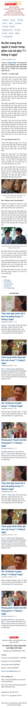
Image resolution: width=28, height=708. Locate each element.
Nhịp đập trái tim (7, 30)
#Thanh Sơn (7, 286)
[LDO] (14, 304)
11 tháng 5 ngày (11, 62)
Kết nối (11, 33)
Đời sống (20, 20)
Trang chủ (5, 20)
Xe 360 (4, 33)
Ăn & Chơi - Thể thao (8, 26)
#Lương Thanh (8, 284)
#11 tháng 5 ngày (9, 288)
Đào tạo (12, 20)
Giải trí (11, 23)
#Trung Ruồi (7, 282)
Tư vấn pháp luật (7, 36)
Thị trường (18, 23)
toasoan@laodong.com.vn (13, 671)
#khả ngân (7, 280)
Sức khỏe (17, 30)
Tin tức (4, 23)
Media (17, 33)
